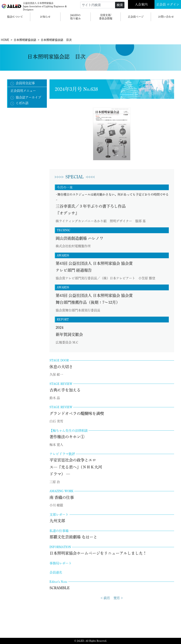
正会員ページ (136, 16)
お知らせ (45, 16)
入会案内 (141, 4)
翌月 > (118, 598)
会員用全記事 (25, 83)
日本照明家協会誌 (25, 39)
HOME (5, 39)
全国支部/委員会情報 (105, 17)
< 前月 (105, 598)
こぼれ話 (22, 103)
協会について (15, 16)
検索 (120, 5)
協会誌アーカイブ (28, 97)
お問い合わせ (166, 16)
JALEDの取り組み (75, 17)
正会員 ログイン (167, 4)
